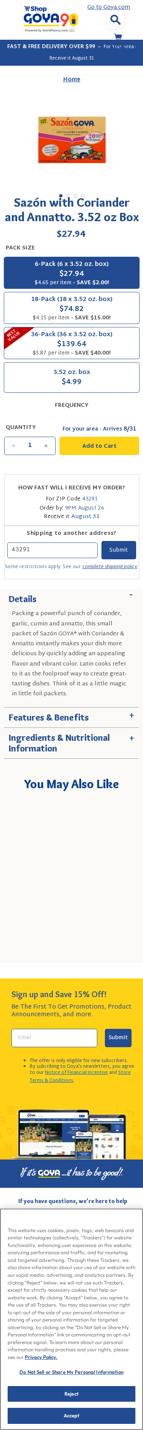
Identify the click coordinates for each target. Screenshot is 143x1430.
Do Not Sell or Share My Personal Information (71, 1372)
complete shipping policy (109, 567)
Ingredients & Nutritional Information (71, 741)
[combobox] (73, 926)
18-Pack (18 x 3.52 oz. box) (71, 308)
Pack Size (20, 248)
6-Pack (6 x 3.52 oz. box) (72, 273)
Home (71, 80)
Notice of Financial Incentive (76, 1073)
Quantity (21, 427)
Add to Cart (84, 947)
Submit (118, 1038)
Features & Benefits (71, 715)
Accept (72, 1415)
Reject (71, 1394)
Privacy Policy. (41, 1357)
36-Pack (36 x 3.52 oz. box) (58, 342)
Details (71, 596)
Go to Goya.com (108, 8)
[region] (71, 1319)
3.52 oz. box (71, 378)
